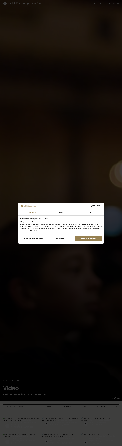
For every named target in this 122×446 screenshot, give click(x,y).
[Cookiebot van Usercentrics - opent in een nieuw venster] (93, 206)
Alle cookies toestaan (88, 238)
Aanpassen (60, 238)
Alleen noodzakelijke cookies (33, 238)
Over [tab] (89, 212)
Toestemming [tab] (32, 212)
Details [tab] (61, 212)
